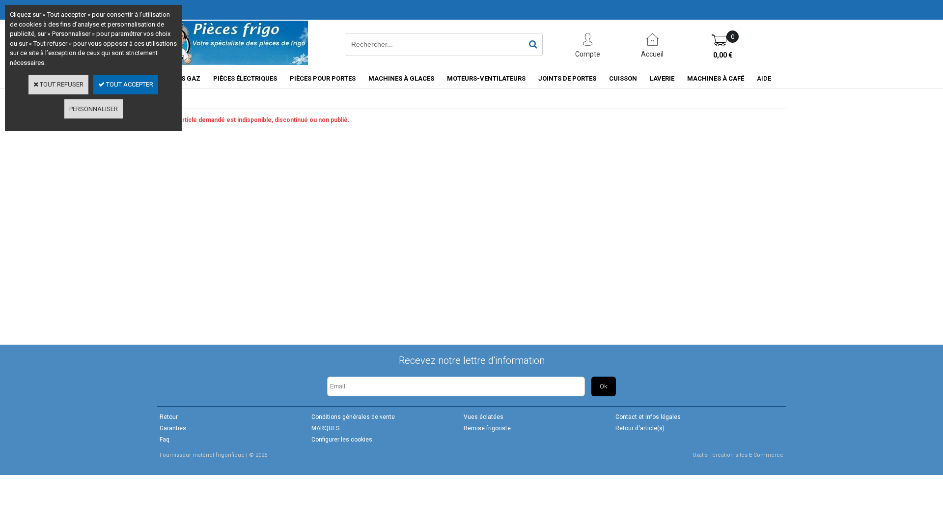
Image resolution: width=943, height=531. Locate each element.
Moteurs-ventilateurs (486, 78)
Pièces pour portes (323, 78)
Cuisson (623, 78)
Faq (164, 439)
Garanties (173, 428)
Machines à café (715, 78)
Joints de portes (567, 78)
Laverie (662, 78)
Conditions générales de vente (353, 416)
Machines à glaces (401, 78)
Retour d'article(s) (640, 428)
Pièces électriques (245, 78)
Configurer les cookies (341, 439)
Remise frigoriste (487, 428)
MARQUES (325, 428)
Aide (764, 78)
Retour (169, 416)
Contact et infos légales (648, 416)
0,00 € (722, 55)
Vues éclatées (483, 416)
